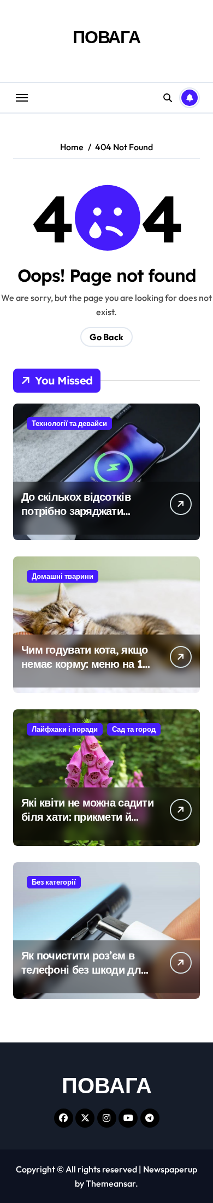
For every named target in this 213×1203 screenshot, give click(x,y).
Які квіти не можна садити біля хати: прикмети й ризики (87, 817)
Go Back (106, 336)
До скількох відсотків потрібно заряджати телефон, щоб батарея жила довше (79, 518)
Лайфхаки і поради (65, 729)
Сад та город (134, 729)
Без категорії (54, 882)
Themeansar (110, 1183)
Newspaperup (170, 1169)
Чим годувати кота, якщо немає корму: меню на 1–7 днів (87, 664)
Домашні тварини (62, 576)
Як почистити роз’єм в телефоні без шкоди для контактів (84, 970)
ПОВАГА (106, 37)
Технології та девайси (69, 423)
